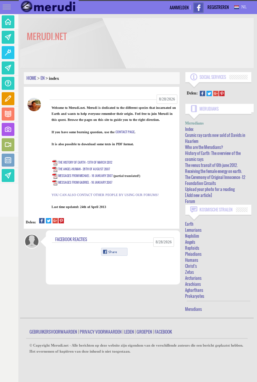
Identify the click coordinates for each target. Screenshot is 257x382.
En (42, 77)
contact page (125, 131)
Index (189, 129)
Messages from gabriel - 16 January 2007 (85, 182)
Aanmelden (179, 7)
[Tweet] (48, 221)
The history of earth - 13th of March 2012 (85, 162)
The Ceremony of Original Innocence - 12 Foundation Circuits (215, 180)
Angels (190, 242)
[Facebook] (41, 221)
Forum (190, 201)
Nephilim (192, 236)
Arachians (193, 284)
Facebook (163, 331)
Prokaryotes (194, 296)
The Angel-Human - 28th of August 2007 (84, 169)
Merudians (193, 309)
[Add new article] (198, 195)
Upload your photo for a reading (210, 189)
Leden (129, 331)
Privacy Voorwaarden (100, 331)
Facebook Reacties (71, 239)
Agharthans (194, 290)
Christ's (191, 266)
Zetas (189, 272)
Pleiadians (193, 254)
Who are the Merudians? (204, 147)
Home (31, 77)
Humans (191, 260)
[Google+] (55, 221)
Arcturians (193, 278)
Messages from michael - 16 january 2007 (85, 175)
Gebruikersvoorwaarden (53, 331)
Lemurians (193, 230)
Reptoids (192, 248)
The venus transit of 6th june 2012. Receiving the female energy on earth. (213, 168)
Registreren (218, 7)
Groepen (144, 331)
